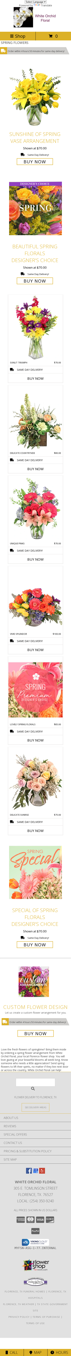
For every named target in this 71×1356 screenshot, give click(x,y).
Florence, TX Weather (18, 1304)
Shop (20, 36)
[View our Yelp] (42, 1172)
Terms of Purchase (46, 1316)
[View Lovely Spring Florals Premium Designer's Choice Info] (35, 690)
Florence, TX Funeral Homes (25, 1291)
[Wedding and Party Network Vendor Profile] (35, 1285)
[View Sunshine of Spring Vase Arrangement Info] (35, 96)
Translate (46, 5)
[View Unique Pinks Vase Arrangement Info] (35, 509)
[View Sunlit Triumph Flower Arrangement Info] (35, 328)
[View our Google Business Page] (35, 1172)
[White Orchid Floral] (35, 26)
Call (13, 1352)
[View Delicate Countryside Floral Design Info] (35, 418)
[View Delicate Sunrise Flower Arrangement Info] (35, 780)
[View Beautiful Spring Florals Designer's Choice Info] (35, 208)
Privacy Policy (19, 1316)
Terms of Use (35, 1323)
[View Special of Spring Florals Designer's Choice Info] (35, 872)
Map (37, 1352)
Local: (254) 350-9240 (35, 1200)
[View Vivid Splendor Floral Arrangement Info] (35, 599)
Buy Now (35, 162)
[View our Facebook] (29, 1172)
